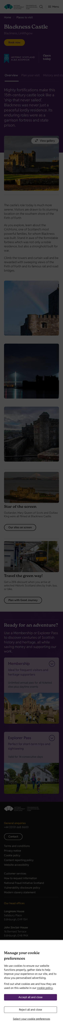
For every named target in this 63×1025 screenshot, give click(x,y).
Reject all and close (30, 1009)
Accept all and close (30, 997)
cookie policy (45, 988)
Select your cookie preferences (31, 1019)
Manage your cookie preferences (22, 956)
